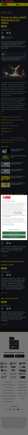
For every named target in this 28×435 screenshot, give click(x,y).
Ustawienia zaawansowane (14, 229)
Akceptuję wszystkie (14, 236)
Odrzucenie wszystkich (14, 233)
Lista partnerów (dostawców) (8, 224)
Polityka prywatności (18, 212)
